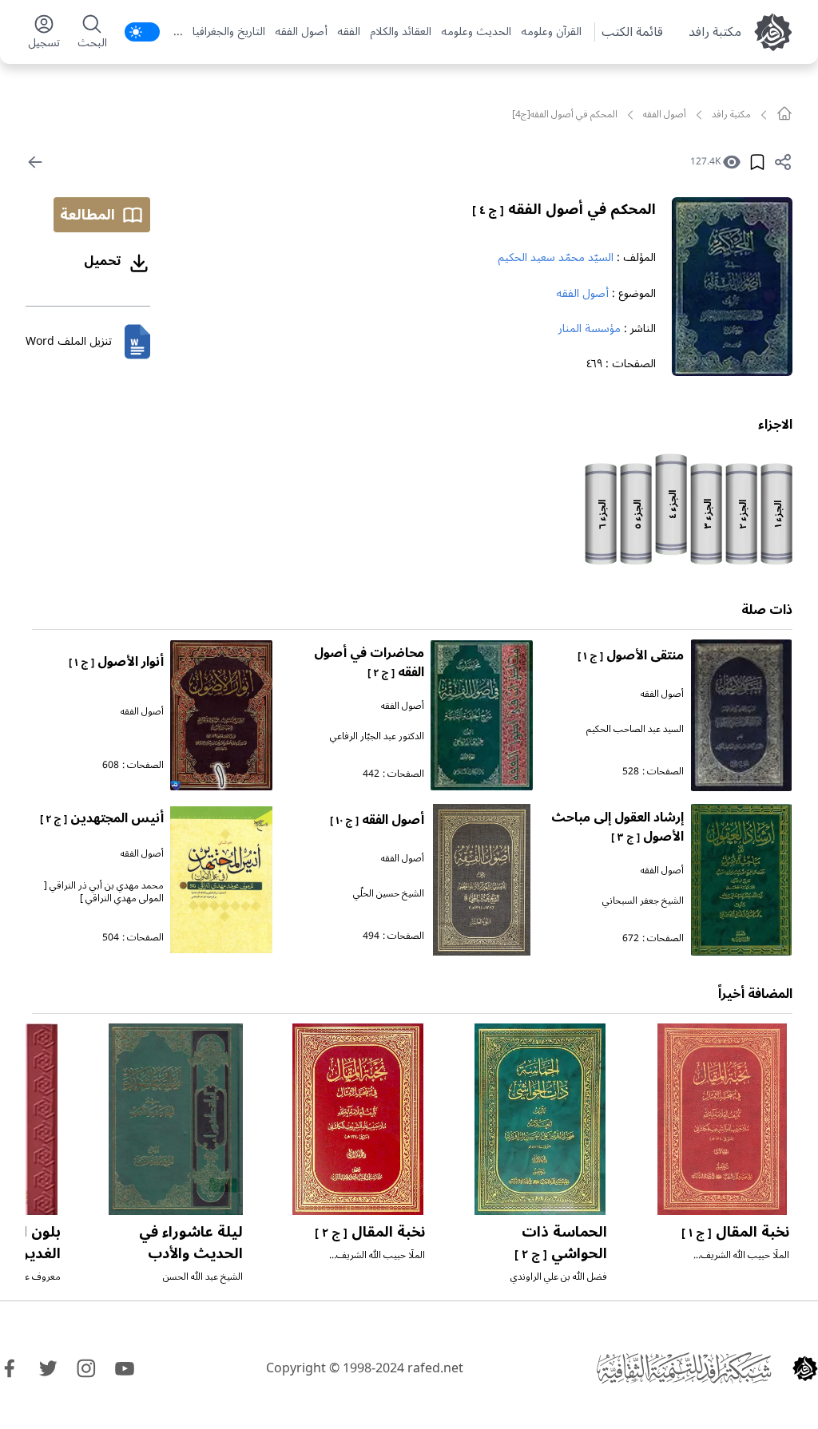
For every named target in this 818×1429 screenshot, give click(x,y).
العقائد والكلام (400, 32)
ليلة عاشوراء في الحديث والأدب (191, 1243)
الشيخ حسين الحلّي (388, 894)
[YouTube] (124, 1368)
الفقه (348, 32)
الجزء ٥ (638, 514)
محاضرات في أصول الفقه (369, 662)
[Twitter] (48, 1368)
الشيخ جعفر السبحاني (643, 901)
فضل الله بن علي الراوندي (558, 1277)
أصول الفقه (301, 32)
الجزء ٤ (673, 504)
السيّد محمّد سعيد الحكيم (556, 257)
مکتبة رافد (715, 32)
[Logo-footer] (683, 1368)
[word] (137, 342)
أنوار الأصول (116, 661)
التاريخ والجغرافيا (229, 32)
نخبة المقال (735, 1232)
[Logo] (805, 1368)
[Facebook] (9, 1368)
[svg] (784, 113)
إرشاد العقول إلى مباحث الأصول (617, 827)
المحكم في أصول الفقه (564, 209)
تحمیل (102, 261)
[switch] (142, 32)
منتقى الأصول (631, 655)
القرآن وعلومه (551, 32)
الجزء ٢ (743, 514)
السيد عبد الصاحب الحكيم (635, 729)
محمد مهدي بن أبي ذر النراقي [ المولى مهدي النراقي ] (104, 892)
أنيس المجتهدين (102, 818)
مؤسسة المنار (589, 328)
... (178, 32)
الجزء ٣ (708, 514)
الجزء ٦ (603, 514)
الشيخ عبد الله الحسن (203, 1277)
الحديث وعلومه (476, 32)
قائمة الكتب (632, 32)
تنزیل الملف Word (69, 341)
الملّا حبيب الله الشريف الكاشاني (745, 1261)
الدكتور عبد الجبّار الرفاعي (377, 736)
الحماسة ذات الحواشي (560, 1243)
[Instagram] (86, 1368)
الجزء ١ (778, 514)
